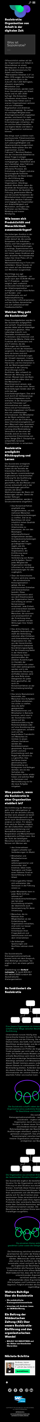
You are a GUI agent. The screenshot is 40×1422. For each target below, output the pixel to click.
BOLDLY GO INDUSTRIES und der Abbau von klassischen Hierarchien (20, 1343)
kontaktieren (22, 1371)
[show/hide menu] (34, 3)
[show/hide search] (30, 3)
